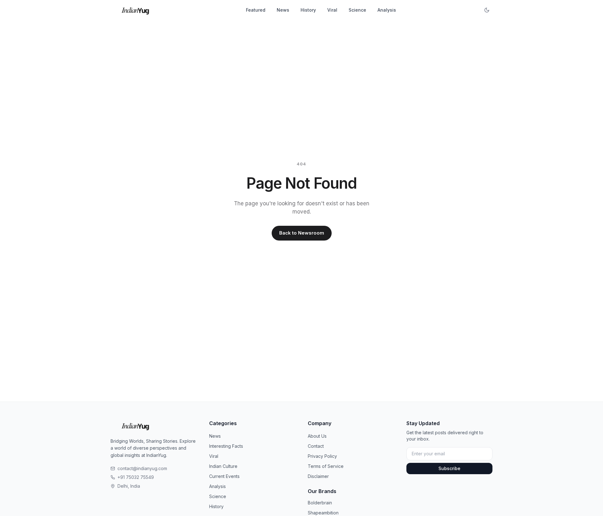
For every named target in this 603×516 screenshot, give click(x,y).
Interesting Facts (226, 446)
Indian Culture (223, 466)
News (283, 10)
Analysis (387, 10)
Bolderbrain (320, 502)
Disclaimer (318, 476)
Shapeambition (323, 512)
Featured (255, 10)
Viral (332, 10)
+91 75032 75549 (135, 477)
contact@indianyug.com (142, 468)
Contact (316, 446)
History (308, 10)
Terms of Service (326, 466)
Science (357, 10)
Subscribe (449, 468)
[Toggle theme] (486, 10)
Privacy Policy (322, 456)
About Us (317, 436)
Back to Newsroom (301, 233)
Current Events (224, 476)
